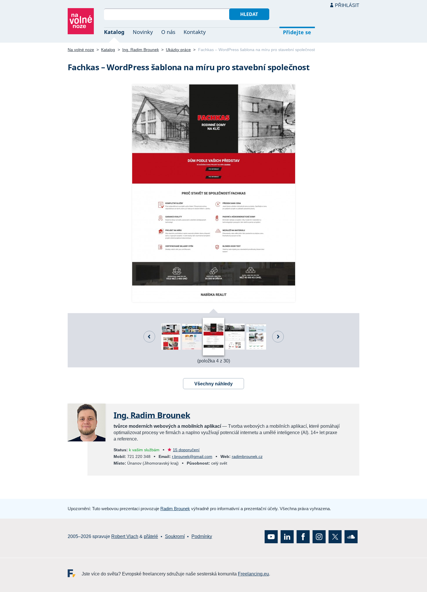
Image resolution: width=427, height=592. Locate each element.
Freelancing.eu (75, 573)
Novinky (143, 31)
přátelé (151, 536)
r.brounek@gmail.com (192, 456)
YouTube (271, 536)
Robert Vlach (124, 536)
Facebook (303, 536)
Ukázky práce (178, 49)
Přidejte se (297, 32)
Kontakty (195, 31)
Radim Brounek (175, 508)
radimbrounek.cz (247, 456)
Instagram (319, 536)
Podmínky (201, 536)
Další (278, 336)
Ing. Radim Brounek (140, 49)
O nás (168, 31)
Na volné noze (81, 49)
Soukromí (175, 536)
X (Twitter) (335, 536)
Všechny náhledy (213, 383)
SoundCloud (351, 536)
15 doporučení (186, 449)
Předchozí (149, 336)
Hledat (249, 14)
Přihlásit (347, 5)
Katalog (114, 31)
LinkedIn (287, 536)
